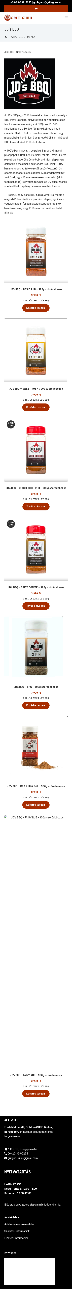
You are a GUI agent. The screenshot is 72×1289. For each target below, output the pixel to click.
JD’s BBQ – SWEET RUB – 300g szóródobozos (36, 388)
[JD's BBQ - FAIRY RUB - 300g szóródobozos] (36, 942)
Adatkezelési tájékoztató (19, 1224)
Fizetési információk (16, 1238)
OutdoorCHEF (34, 1127)
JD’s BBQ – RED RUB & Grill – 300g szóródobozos (36, 786)
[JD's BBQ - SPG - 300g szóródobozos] (36, 648)
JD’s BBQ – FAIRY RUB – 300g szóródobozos (36, 1075)
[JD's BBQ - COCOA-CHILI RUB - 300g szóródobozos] (36, 450)
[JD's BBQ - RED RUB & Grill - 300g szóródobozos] (36, 748)
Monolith (18, 1127)
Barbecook (11, 1131)
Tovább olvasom (36, 506)
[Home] (5, 37)
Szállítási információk (17, 1231)
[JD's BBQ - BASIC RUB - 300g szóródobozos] (36, 251)
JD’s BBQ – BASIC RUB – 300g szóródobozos (36, 289)
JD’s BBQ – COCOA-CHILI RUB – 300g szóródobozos (36, 488)
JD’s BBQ (44, 300)
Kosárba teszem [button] (36, 307)
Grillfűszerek (31, 300)
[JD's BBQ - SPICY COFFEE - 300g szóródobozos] (36, 549)
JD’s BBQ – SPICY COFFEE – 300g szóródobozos (36, 587)
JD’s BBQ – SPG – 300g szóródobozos (36, 687)
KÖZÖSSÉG (10, 1253)
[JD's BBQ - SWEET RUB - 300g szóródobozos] (36, 350)
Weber (48, 1127)
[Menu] (66, 17)
